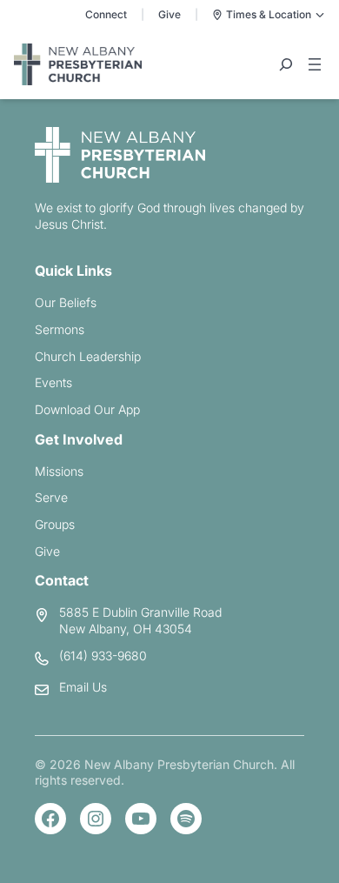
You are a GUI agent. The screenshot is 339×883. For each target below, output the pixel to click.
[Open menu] (314, 64)
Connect (106, 14)
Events (53, 382)
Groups (55, 524)
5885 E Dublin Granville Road (140, 612)
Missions (59, 471)
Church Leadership (88, 356)
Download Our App (87, 409)
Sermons (59, 329)
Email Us (83, 686)
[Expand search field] (286, 64)
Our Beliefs (65, 302)
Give (169, 14)
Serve (51, 497)
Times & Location (268, 14)
